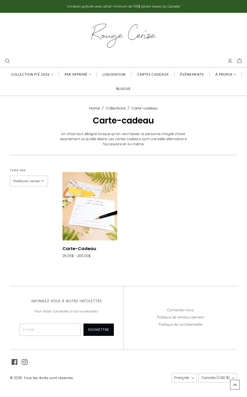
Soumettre (98, 330)
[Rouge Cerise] (123, 35)
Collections (116, 108)
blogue (123, 89)
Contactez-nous (180, 310)
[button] (235, 384)
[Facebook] (14, 362)
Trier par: (18, 170)
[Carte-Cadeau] (89, 206)
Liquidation (114, 74)
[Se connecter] (230, 61)
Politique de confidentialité (180, 324)
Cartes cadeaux (153, 74)
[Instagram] (24, 362)
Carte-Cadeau (79, 248)
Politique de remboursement (180, 317)
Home (94, 108)
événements (192, 74)
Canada (215, 377)
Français (181, 377)
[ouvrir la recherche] (7, 60)
